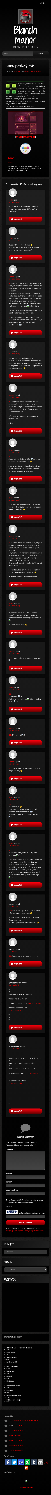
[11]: (10, 735)
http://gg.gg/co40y (33, 1073)
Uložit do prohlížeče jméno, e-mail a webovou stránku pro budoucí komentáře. (26, 1201)
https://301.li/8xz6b (16, 1010)
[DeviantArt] (27, 1462)
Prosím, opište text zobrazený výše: (31, 1213)
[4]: (10, 402)
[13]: (10, 804)
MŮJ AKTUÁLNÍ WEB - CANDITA (13, 1337)
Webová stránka (12, 1190)
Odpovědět (18, 219)
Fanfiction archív (12, 1362)
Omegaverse (11, 1353)
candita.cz (11, 162)
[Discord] (40, 1462)
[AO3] (46, 1462)
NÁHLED (19, 137)
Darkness (10, 1390)
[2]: (10, 283)
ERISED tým (10, 1381)
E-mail (9, 1182)
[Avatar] (25, 148)
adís (10, 200)
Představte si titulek (13, 1386)
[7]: (10, 768)
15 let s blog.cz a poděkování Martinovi (19, 1348)
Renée (11, 238)
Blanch (26, 71)
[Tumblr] (34, 1462)
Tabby (11, 1421)
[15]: (10, 911)
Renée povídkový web (14, 1395)
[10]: (10, 694)
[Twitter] (14, 1462)
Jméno (9, 1174)
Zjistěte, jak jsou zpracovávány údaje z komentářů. (25, 1231)
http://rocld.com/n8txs (17, 1083)
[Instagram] (21, 1462)
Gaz (10, 352)
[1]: (10, 317)
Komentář (10, 1149)
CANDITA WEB (10, 1372)
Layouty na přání (36, 71)
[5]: (10, 457)
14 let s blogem (11, 1357)
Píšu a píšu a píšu (12, 1367)
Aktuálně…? (10, 1376)
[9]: (10, 658)
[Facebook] (8, 1462)
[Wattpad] (26, 1467)
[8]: (10, 610)
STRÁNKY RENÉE (29, 137)
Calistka (11, 1451)
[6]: (10, 504)
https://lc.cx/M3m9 (35, 1003)
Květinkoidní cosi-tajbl (14, 1400)
